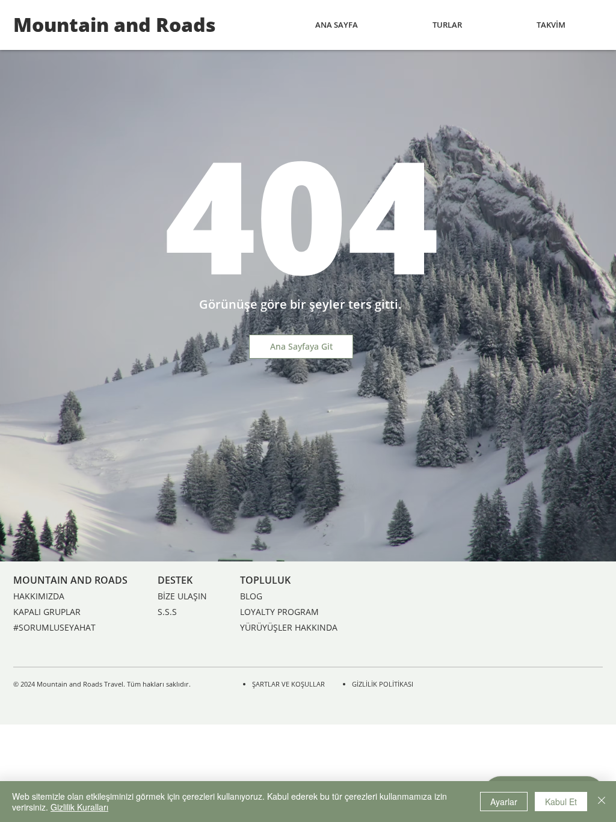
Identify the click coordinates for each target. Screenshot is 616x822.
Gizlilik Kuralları (79, 807)
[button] (447, 25)
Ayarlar (503, 802)
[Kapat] (601, 801)
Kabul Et (561, 802)
